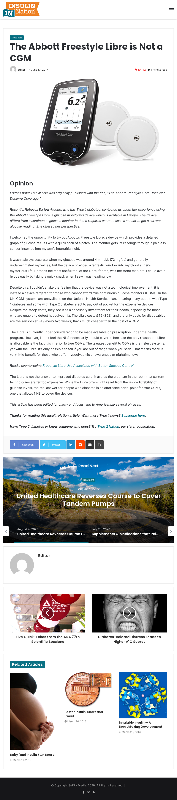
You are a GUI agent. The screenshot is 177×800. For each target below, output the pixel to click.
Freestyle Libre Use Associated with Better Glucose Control (88, 366)
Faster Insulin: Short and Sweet (84, 714)
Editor (21, 69)
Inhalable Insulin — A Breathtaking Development (140, 724)
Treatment (16, 37)
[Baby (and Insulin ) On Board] (34, 711)
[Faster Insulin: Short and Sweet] (89, 690)
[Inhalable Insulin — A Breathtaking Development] (143, 695)
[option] (88, 500)
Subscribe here (133, 415)
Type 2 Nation (108, 426)
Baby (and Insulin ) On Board (32, 755)
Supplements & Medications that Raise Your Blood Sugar (88, 499)
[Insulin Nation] (21, 9)
